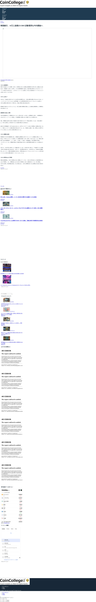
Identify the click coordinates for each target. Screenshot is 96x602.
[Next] (5, 600)
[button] (12, 79)
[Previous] (1, 600)
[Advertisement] (22, 177)
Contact (3, 588)
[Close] (8, 601)
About (3, 587)
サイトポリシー (5, 586)
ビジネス (2, 167)
